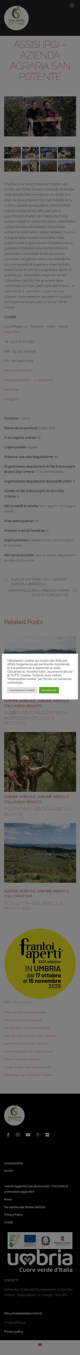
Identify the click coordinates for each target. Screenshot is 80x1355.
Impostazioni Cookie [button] (22, 690)
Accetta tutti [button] (49, 690)
